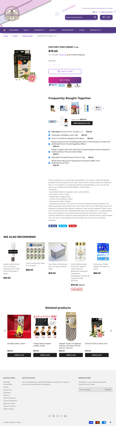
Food (82, 30)
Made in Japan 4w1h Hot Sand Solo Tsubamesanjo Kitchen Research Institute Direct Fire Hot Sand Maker (80, 150)
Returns (6, 395)
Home (5, 36)
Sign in (94, 12)
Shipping (62, 55)
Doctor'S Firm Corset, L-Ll (67, 132)
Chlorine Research (10, 401)
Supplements (67, 30)
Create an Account (106, 12)
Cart (108, 17)
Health (52, 30)
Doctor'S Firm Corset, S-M (96, 343)
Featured (13, 30)
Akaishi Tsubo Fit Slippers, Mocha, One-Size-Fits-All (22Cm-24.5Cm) (70, 345)
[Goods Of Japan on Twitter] (49, 416)
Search (5, 387)
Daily (26, 30)
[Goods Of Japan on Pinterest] (57, 416)
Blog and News (9, 403)
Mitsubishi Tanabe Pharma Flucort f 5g (68, 157)
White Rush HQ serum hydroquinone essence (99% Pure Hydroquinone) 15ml (75, 162)
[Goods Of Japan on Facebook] (53, 416)
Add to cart (19, 355)
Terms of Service (9, 398)
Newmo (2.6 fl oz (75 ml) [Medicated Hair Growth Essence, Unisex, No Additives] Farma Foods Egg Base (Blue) (80, 143)
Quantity (52, 61)
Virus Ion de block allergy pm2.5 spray (67, 138)
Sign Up (108, 389)
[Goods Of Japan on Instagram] (61, 416)
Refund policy (8, 409)
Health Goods (27, 36)
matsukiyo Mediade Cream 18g (64, 135)
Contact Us (95, 30)
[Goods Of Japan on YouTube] (65, 416)
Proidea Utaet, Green (16, 343)
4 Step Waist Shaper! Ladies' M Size (42, 344)
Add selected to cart (81, 123)
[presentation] (5, 330)
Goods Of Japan (15, 422)
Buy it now (65, 80)
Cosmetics (39, 30)
